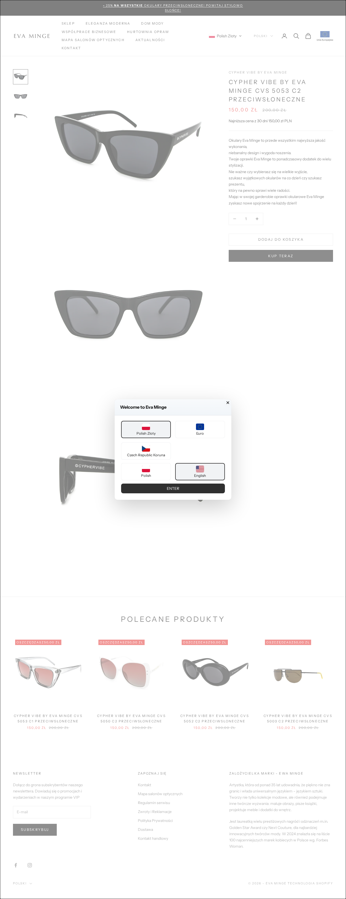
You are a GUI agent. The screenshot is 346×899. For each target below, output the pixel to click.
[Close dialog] (228, 402)
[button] (146, 429)
